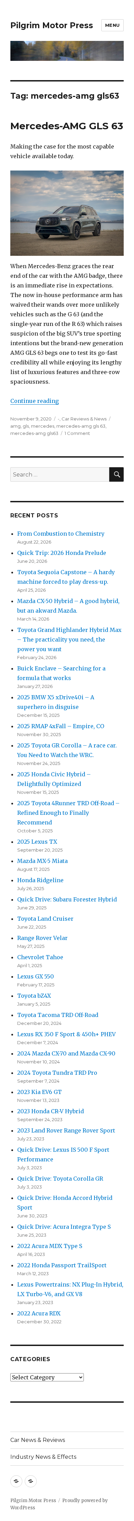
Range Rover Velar (42, 937)
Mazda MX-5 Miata (42, 860)
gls (26, 426)
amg (15, 426)
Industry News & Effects (43, 1457)
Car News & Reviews (37, 1440)
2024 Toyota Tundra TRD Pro (57, 1072)
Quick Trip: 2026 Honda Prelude (61, 552)
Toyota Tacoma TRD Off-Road (57, 1014)
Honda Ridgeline (40, 880)
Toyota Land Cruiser (45, 918)
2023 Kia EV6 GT (39, 1091)
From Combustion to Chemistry (60, 533)
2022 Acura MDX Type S (49, 1246)
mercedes (42, 426)
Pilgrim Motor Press (51, 25)
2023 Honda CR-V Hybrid (50, 1111)
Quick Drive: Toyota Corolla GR (60, 1178)
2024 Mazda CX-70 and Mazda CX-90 (66, 1053)
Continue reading (34, 400)
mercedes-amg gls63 (34, 433)
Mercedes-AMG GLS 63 (66, 126)
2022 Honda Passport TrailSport (62, 1265)
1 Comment (77, 433)
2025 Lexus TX (37, 841)
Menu (112, 25)
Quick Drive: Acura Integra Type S (64, 1226)
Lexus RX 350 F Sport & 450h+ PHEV (66, 1034)
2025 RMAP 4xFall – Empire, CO (60, 726)
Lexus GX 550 (35, 976)
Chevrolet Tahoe (40, 957)
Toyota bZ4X (34, 995)
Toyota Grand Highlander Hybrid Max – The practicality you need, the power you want (69, 639)
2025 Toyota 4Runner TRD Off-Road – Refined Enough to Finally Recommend (68, 813)
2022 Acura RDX (38, 1313)
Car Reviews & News (84, 419)
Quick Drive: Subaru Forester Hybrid (67, 899)
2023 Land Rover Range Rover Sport (66, 1130)
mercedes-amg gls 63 (80, 426)
